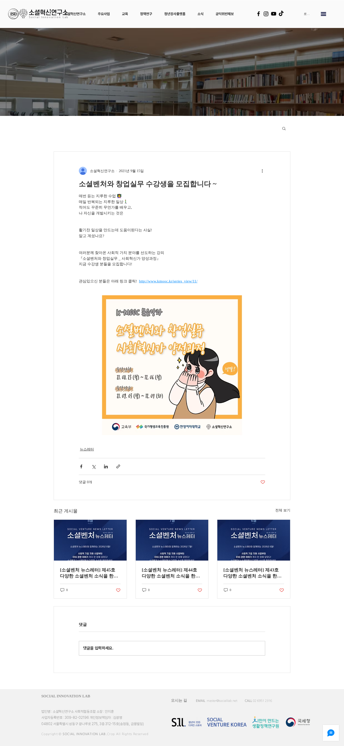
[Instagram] (266, 14)
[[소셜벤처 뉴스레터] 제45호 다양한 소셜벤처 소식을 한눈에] (90, 540)
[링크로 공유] (118, 466)
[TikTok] (281, 14)
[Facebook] (258, 14)
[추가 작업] (262, 171)
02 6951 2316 (262, 700)
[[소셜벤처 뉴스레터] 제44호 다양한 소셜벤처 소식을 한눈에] (172, 540)
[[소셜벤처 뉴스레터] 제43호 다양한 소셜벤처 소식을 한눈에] (253, 540)
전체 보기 (282, 510)
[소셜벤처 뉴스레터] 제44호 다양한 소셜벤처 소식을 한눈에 (171, 573)
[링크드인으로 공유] (106, 466)
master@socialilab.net (222, 700)
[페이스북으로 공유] (81, 466)
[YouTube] (273, 14)
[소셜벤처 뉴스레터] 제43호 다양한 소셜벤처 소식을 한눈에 (252, 573)
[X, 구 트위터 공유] (93, 466)
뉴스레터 (87, 449)
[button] (75, 14)
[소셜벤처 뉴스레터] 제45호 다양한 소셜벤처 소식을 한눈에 (89, 573)
